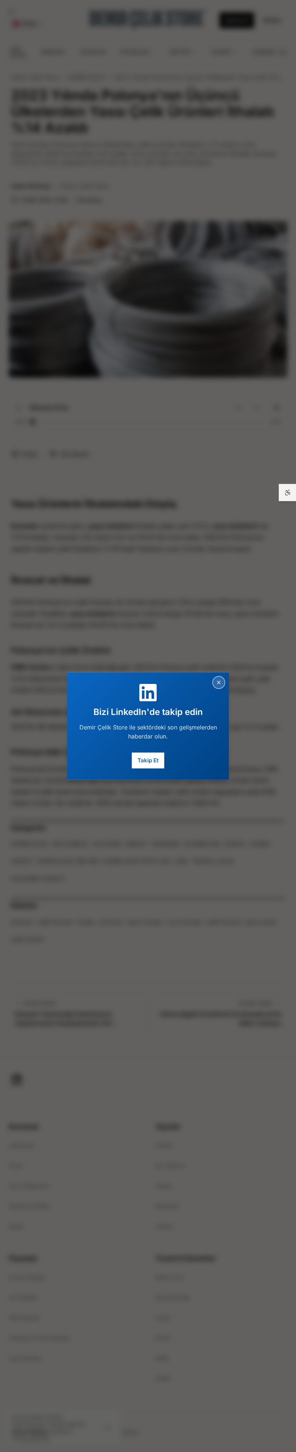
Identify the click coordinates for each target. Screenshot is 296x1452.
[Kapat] (219, 682)
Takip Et (148, 760)
